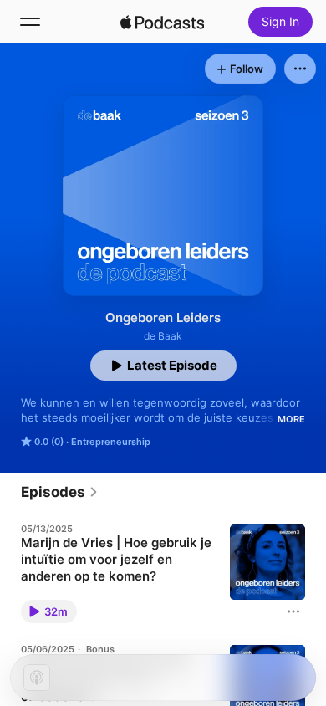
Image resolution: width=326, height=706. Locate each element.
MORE (291, 419)
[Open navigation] (30, 21)
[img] (162, 21)
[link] (60, 492)
